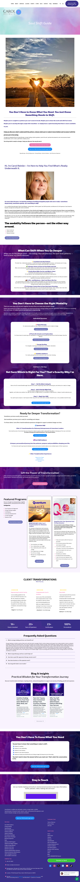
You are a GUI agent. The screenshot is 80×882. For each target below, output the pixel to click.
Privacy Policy (51, 823)
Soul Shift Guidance (9, 824)
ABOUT (16, 3)
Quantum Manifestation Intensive (12, 850)
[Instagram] (54, 866)
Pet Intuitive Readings (10, 835)
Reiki (6, 840)
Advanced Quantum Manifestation (12, 852)
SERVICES (22, 3)
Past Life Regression (9, 829)
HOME (12, 3)
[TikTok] (71, 866)
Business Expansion (9, 838)
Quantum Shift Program (10, 841)
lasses (49, 837)
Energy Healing (8, 826)
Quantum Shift (51, 849)
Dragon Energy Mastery (10, 845)
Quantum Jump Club (9, 848)
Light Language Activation (10, 853)
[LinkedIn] (63, 866)
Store (49, 852)
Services (49, 839)
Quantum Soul (40, 458)
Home (49, 833)
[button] (23, 700)
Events (49, 851)
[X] (59, 866)
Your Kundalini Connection (10, 855)
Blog (49, 854)
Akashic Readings (9, 833)
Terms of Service (51, 822)
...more (23, 712)
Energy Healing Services (53, 844)
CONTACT (46, 3)
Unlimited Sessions (39, 460)
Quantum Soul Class (9, 847)
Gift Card (50, 825)
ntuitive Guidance (9, 831)
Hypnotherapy (8, 828)
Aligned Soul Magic (39, 457)
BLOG (41, 3)
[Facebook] (50, 866)
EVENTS (32, 3)
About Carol (50, 835)
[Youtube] (67, 866)
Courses (40, 461)
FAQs (50, 3)
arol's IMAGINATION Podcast (54, 856)
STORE (37, 3)
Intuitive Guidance (52, 845)
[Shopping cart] (63, 3)
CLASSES (27, 3)
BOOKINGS (55, 3)
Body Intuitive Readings (10, 836)
